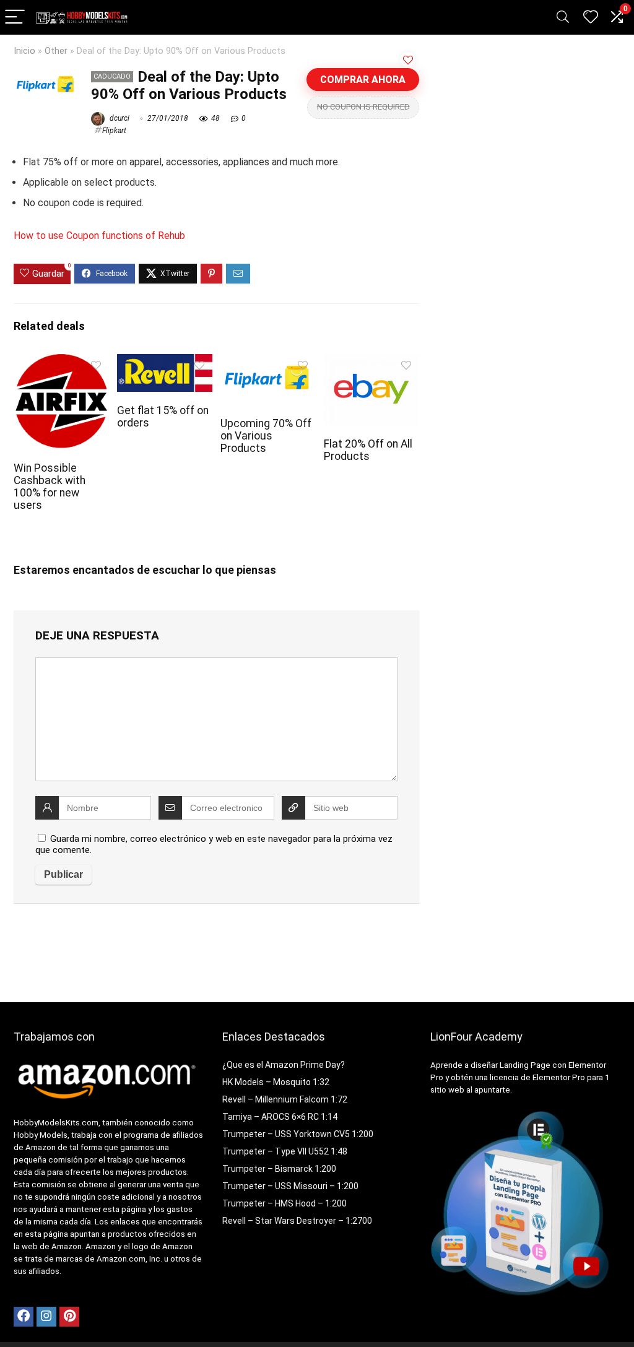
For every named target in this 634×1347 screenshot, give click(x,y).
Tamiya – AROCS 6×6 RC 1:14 (279, 1117)
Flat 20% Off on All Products (368, 450)
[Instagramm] (46, 1317)
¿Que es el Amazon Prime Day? (283, 1065)
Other (56, 51)
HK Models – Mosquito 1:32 (275, 1082)
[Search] (563, 17)
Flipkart (114, 130)
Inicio (24, 51)
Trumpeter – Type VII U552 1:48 (284, 1151)
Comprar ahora (363, 79)
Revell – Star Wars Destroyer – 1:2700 (297, 1221)
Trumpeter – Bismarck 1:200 (279, 1169)
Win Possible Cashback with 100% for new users (49, 486)
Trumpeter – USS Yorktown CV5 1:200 (297, 1134)
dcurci (118, 118)
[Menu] (15, 17)
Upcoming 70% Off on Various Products (265, 435)
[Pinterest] (69, 1317)
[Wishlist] (590, 17)
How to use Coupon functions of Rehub (99, 235)
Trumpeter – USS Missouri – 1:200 (290, 1186)
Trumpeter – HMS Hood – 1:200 (284, 1203)
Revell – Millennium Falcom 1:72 (284, 1099)
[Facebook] (23, 1317)
